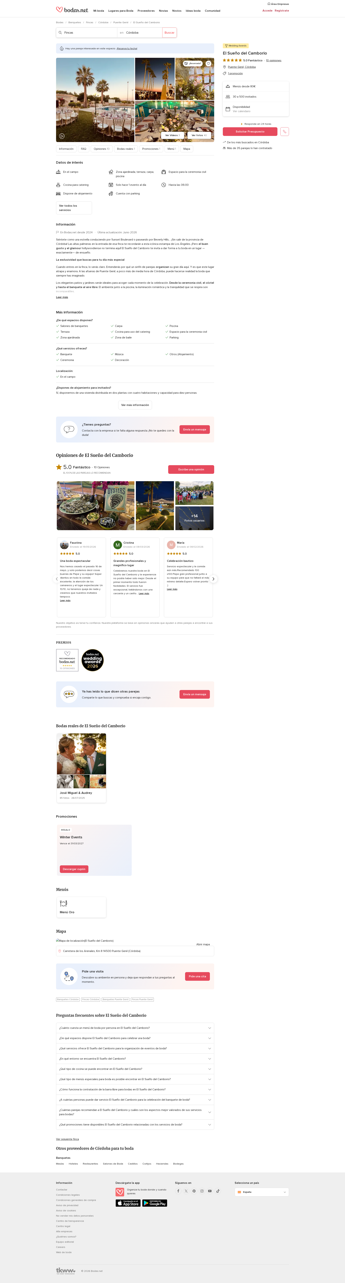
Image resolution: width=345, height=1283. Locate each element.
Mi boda (98, 11)
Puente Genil (121, 22)
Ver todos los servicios (68, 208)
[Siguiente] (213, 579)
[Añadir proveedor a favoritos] (208, 63)
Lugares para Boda (120, 11)
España (247, 1192)
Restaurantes (90, 1163)
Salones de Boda (113, 1163)
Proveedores (146, 11)
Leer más (62, 297)
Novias (163, 11)
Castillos (133, 1163)
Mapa (186, 149)
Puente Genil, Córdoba (242, 67)
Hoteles (73, 1163)
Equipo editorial (65, 1241)
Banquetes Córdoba (68, 999)
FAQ (83, 149)
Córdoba (103, 22)
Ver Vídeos (172, 135)
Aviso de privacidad (67, 1205)
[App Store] (128, 1206)
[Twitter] (186, 1191)
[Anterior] (57, 579)
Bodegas (178, 1163)
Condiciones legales (68, 1194)
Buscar (169, 33)
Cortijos (146, 1163)
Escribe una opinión (191, 469)
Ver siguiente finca (67, 1139)
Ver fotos (199, 135)
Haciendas (162, 1163)
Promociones (151, 149)
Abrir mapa (203, 944)
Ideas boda (193, 11)
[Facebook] (178, 1191)
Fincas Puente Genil (142, 999)
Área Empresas (279, 4)
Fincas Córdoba (90, 999)
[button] (135, 429)
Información (66, 149)
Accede (267, 10)
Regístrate (282, 10)
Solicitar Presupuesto (250, 131)
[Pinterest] (194, 1191)
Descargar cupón (74, 869)
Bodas (60, 22)
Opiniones (102, 149)
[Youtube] (210, 1191)
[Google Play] (154, 1206)
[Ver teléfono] (284, 131)
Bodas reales (126, 149)
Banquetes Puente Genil (115, 999)
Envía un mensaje (194, 429)
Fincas (90, 22)
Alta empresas (64, 1231)
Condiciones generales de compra (76, 1200)
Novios (176, 11)
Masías (60, 1163)
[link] (81, 768)
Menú (172, 149)
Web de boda (64, 1252)
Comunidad (212, 11)
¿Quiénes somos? (66, 1236)
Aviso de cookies (66, 1210)
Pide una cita (197, 976)
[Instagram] (202, 1191)
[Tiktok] (218, 1191)
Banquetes (75, 22)
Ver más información (135, 405)
